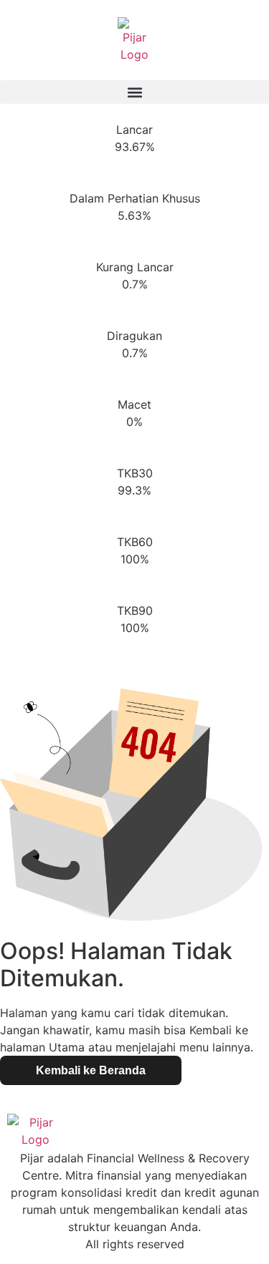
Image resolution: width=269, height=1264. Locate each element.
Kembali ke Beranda (91, 1070)
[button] (134, 92)
